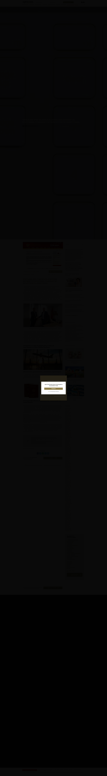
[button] (64, 383)
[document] (53, 388)
